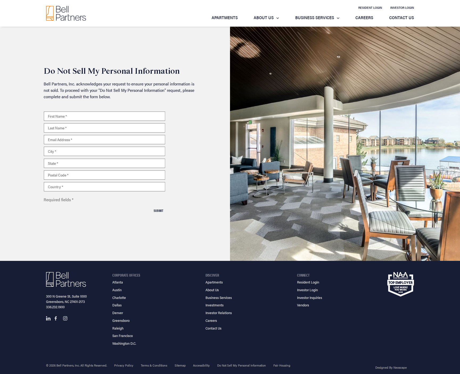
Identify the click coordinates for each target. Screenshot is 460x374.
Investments (215, 304)
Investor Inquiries (309, 297)
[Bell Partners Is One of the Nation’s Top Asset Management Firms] (66, 13)
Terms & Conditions (154, 365)
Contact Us (401, 17)
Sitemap (180, 365)
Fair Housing (281, 365)
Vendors (303, 304)
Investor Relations (219, 312)
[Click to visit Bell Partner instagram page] (65, 318)
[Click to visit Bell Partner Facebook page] (57, 318)
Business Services (314, 17)
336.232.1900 (55, 306)
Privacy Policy (123, 365)
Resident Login (370, 7)
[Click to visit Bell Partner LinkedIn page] (48, 318)
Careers (364, 17)
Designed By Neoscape (391, 367)
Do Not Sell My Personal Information (241, 365)
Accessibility (201, 365)
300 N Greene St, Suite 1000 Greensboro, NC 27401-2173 (66, 299)
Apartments (225, 17)
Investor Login (402, 7)
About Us (264, 17)
